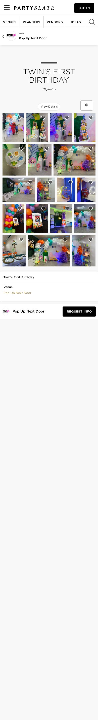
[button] (17, 292)
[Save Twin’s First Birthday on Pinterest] (86, 105)
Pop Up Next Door (33, 38)
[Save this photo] (19, 118)
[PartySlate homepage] (34, 8)
